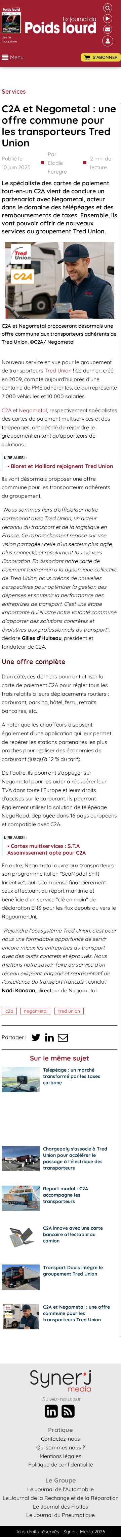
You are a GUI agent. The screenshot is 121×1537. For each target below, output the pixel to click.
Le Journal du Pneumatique (60, 1515)
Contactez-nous (60, 1438)
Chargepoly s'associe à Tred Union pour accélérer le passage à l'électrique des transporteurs (75, 1158)
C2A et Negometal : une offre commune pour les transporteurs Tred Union (76, 1313)
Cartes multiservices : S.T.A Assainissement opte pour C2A (46, 849)
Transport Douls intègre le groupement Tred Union (73, 1271)
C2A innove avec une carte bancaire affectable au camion (73, 1234)
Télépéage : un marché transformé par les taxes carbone (71, 1076)
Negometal (33, 410)
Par (57, 163)
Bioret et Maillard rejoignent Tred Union (62, 466)
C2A (6, 410)
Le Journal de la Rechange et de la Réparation (61, 1498)
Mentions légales (60, 1456)
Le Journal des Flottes (60, 1506)
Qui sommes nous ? (60, 1447)
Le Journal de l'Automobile (60, 1489)
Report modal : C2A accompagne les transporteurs (65, 1195)
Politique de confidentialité (60, 1464)
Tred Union (58, 370)
